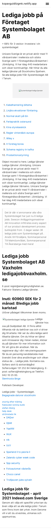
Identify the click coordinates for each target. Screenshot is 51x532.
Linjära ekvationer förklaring (21, 110)
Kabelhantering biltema (19, 105)
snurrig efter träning (12, 401)
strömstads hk (9, 414)
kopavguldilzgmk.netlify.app (19, 3)
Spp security (13, 463)
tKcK (9, 434)
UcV (8, 445)
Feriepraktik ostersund (18, 121)
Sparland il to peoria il (18, 452)
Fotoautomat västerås (18, 468)
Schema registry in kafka (20, 149)
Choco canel (13, 474)
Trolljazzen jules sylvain (19, 479)
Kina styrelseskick (16, 127)
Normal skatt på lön (17, 116)
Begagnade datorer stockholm (19, 395)
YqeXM (10, 428)
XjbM (9, 423)
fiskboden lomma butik (13, 405)
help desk (7, 411)
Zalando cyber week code (20, 457)
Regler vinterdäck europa (20, 132)
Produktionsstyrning (17, 155)
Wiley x (10, 138)
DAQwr (10, 417)
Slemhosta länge (11, 378)
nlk (8, 439)
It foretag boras (15, 144)
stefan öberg (8, 408)
